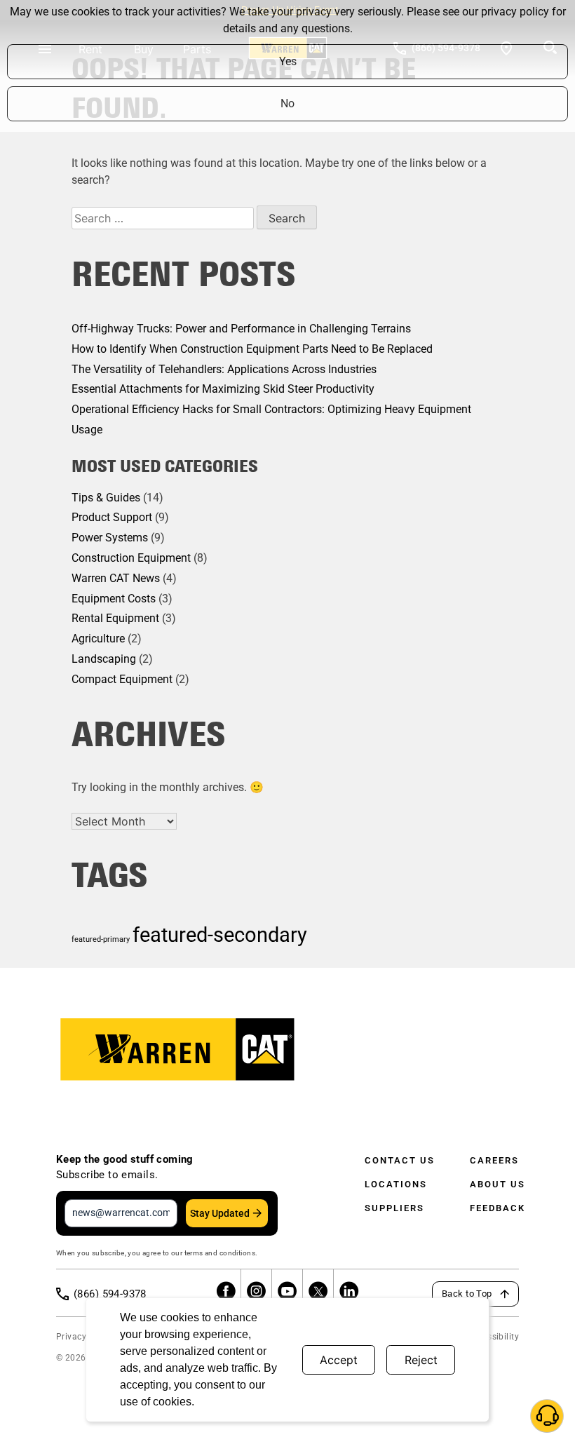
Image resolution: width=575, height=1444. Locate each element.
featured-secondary (220, 935)
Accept (339, 1360)
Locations (396, 1184)
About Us (497, 1184)
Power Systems (110, 537)
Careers (494, 1160)
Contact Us (400, 1160)
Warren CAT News (116, 578)
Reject (421, 1360)
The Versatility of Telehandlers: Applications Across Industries (224, 369)
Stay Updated (220, 1213)
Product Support (112, 517)
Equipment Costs (114, 598)
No (287, 103)
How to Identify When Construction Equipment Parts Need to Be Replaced (252, 349)
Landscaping (104, 659)
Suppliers (394, 1208)
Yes (288, 61)
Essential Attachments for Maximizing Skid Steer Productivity (223, 389)
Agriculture (98, 638)
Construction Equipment (131, 558)
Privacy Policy (85, 1337)
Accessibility (493, 1337)
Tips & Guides (106, 497)
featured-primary (101, 939)
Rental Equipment (115, 618)
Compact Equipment (122, 679)
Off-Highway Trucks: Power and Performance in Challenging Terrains (241, 328)
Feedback (497, 1208)
